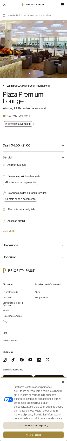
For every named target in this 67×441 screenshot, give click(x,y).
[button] (29, 73)
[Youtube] (30, 360)
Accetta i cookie (33, 435)
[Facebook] (22, 360)
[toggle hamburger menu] (62, 5)
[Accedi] (5, 5)
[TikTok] (13, 360)
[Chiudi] (63, 382)
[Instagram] (5, 360)
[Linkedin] (39, 360)
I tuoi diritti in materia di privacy (33, 425)
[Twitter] (48, 360)
